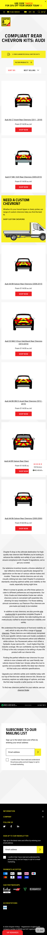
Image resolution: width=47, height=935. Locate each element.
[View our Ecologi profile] (6, 890)
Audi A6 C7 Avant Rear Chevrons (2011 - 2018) (23, 120)
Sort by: (11, 70)
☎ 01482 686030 (13, 12)
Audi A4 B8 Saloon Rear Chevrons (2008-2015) (23, 284)
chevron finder (23, 690)
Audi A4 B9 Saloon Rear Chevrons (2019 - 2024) (23, 461)
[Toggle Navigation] (4, 12)
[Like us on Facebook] (11, 826)
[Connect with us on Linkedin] (18, 826)
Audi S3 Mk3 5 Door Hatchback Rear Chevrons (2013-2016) (23, 342)
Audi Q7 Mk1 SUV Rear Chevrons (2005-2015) (23, 177)
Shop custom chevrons (14, 219)
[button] (38, 467)
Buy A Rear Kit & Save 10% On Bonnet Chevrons (26, 54)
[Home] (5, 21)
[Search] (39, 12)
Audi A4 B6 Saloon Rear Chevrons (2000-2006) (23, 518)
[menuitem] (17, 889)
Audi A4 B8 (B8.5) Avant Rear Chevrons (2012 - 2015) (23, 402)
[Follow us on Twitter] (4, 826)
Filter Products (21, 62)
